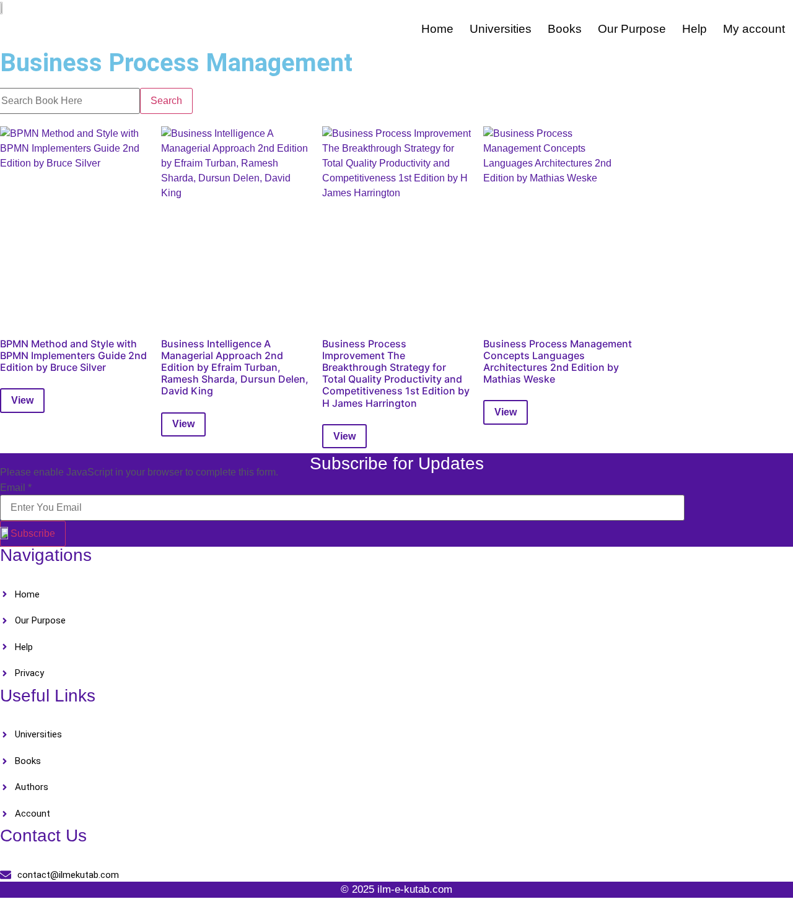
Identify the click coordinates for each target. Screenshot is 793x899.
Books (565, 28)
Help (694, 28)
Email (16, 488)
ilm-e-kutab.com (414, 889)
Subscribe (33, 533)
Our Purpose (632, 28)
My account (754, 28)
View (22, 400)
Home (437, 28)
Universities (501, 28)
